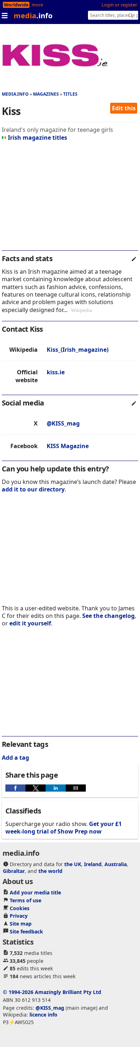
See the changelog (108, 616)
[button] (15, 788)
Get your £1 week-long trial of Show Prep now (63, 827)
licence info (43, 1014)
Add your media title (35, 892)
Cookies (19, 908)
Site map (21, 923)
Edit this (124, 108)
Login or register (119, 5)
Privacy (19, 915)
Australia (115, 864)
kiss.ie (56, 372)
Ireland (93, 864)
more (37, 5)
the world (50, 871)
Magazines (46, 94)
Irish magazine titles (37, 137)
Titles (70, 94)
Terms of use (25, 900)
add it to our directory (33, 489)
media (33, 15)
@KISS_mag (63, 423)
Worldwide (16, 5)
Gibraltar (14, 871)
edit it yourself (30, 623)
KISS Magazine (68, 446)
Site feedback (26, 931)
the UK (72, 864)
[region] (70, 199)
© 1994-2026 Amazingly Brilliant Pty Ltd (52, 992)
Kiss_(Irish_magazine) (77, 350)
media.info (15, 94)
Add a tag (15, 758)
